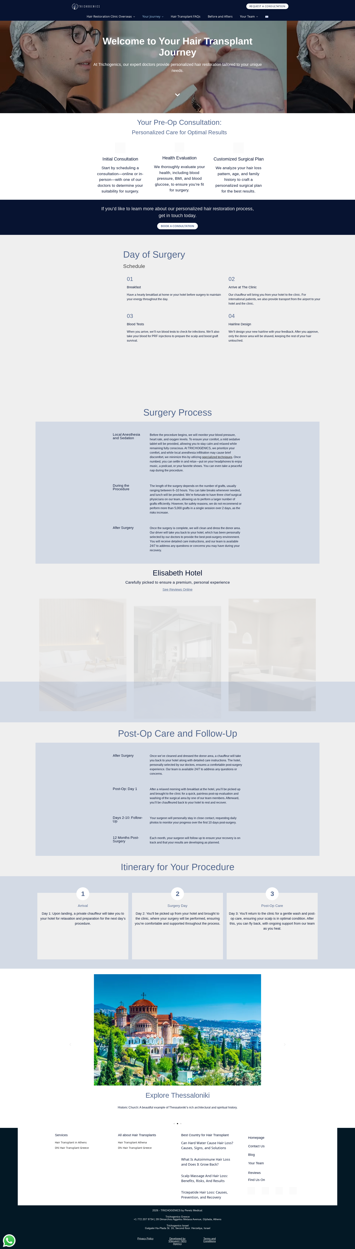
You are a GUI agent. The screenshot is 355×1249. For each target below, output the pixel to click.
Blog (251, 1155)
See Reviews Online (177, 589)
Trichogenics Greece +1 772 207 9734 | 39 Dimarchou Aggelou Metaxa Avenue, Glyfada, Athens (177, 1218)
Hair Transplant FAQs (185, 16)
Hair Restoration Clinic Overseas (109, 16)
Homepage (256, 1138)
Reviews (254, 1173)
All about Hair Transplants (137, 1135)
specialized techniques (217, 457)
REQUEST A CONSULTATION (267, 6)
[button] (70, 1044)
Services (61, 1135)
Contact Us (256, 1146)
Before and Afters (220, 16)
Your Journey (151, 16)
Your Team (247, 16)
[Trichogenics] (85, 6)
